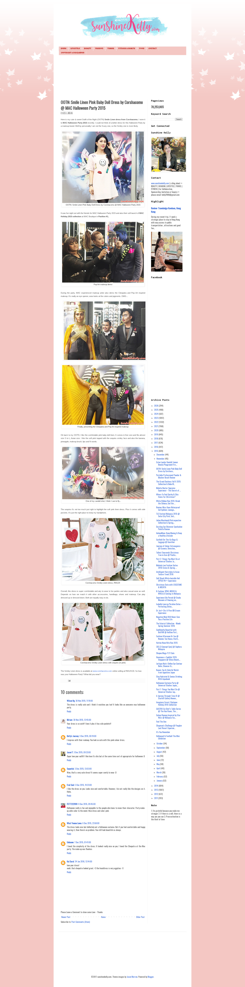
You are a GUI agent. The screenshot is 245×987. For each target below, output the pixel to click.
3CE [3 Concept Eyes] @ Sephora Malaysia (169, 648)
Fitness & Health (126, 49)
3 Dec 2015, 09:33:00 (82, 752)
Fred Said (70, 784)
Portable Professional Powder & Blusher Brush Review (168, 476)
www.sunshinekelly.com (160, 183)
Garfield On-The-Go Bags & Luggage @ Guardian (167, 541)
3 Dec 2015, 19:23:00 (83, 784)
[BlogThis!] (64, 113)
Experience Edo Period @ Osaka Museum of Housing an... (168, 599)
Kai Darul (70, 861)
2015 (156, 450)
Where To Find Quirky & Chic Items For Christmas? (167, 495)
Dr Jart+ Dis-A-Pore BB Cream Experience (168, 611)
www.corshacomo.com (102, 671)
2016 (156, 446)
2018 (156, 438)
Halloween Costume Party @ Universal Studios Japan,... (167, 684)
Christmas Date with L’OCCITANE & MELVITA (169, 586)
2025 (156, 409)
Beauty (87, 49)
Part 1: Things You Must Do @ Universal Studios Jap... (168, 690)
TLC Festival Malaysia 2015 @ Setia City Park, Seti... (168, 515)
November (161, 458)
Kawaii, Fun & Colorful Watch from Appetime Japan (167, 671)
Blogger (151, 976)
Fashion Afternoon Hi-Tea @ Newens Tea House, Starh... (167, 637)
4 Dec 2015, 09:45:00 (87, 804)
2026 (156, 405)
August (160, 751)
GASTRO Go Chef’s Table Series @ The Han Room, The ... (168, 710)
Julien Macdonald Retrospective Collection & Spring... (168, 521)
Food (141, 49)
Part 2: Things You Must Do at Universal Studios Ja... (168, 560)
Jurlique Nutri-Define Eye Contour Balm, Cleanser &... (169, 665)
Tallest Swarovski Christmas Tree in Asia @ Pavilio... (167, 554)
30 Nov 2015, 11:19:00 (84, 700)
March (159, 772)
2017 (156, 442)
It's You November (163, 732)
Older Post (140, 917)
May (158, 764)
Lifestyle (75, 49)
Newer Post (65, 917)
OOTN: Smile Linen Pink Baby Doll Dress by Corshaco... (169, 470)
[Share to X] (66, 113)
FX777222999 (72, 804)
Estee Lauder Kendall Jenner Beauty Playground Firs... (167, 463)
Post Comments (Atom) (80, 921)
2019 (156, 434)
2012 (156, 794)
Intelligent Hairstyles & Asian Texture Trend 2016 (167, 573)
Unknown (70, 842)
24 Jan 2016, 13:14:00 (83, 861)
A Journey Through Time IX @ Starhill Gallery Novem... (168, 697)
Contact (152, 49)
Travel (110, 49)
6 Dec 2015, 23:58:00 (90, 823)
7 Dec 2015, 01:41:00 (82, 842)
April (159, 768)
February (160, 776)
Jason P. (70, 752)
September (161, 747)
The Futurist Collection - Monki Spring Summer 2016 (168, 624)
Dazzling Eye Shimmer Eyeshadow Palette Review (169, 528)
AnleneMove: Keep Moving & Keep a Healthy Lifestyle (169, 534)
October (160, 743)
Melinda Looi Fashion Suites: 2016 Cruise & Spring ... (167, 566)
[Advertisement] (122, 77)
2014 (156, 785)
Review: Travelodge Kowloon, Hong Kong (166, 209)
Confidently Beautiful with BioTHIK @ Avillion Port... (167, 631)
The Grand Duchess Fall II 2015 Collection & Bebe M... (168, 483)
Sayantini (70, 768)
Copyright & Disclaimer (72, 53)
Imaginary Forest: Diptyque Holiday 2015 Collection (166, 703)
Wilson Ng (71, 700)
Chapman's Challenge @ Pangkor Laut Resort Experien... (169, 727)
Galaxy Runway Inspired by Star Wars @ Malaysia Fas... (168, 716)
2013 (156, 789)
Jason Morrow (132, 976)
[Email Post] (68, 680)
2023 (156, 417)
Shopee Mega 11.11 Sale (165, 653)
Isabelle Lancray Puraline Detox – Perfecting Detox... (169, 605)
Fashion (99, 49)
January (160, 780)
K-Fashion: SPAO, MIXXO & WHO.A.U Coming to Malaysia (168, 592)
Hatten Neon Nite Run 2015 (167, 642)
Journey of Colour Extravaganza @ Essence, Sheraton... (168, 547)
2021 (156, 426)
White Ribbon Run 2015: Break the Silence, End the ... (168, 502)
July (158, 755)
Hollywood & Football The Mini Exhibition (168, 737)
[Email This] (62, 113)
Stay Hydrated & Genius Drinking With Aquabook (169, 678)
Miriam (69, 719)
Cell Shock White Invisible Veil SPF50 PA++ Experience (168, 579)
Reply (69, 711)
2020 (156, 430)
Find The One (161, 721)
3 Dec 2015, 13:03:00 (83, 768)
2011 (156, 798)
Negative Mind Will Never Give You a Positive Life (168, 618)
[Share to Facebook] (69, 113)
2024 (156, 413)
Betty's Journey (73, 736)
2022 (156, 422)
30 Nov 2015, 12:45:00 (82, 719)
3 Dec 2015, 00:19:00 (87, 736)
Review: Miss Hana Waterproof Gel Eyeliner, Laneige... (168, 508)
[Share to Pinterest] (71, 113)
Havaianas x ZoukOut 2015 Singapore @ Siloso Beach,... (168, 658)
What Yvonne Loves (74, 823)
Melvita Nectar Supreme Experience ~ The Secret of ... (168, 489)
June (159, 760)
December (161, 454)
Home (63, 49)
